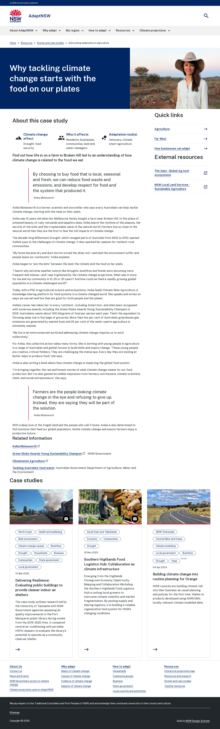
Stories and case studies (50, 43)
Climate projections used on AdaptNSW (31, 689)
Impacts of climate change (76, 686)
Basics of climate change (75, 671)
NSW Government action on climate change (29, 683)
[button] (23, 30)
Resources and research (177, 676)
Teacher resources (174, 686)
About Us (16, 666)
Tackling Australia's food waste (33, 468)
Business (118, 681)
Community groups (123, 676)
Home (13, 43)
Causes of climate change (75, 676)
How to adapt (122, 666)
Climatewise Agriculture (28, 461)
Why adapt (68, 666)
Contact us (16, 671)
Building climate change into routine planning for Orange (175, 576)
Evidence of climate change (76, 681)
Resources (26, 43)
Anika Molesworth (24, 446)
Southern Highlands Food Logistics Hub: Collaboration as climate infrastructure (109, 564)
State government (123, 686)
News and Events (19, 676)
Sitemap (15, 712)
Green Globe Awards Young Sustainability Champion (47, 453)
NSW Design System (198, 721)
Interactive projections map (179, 671)
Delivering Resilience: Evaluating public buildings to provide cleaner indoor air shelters (39, 587)
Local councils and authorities (129, 691)
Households (119, 671)
